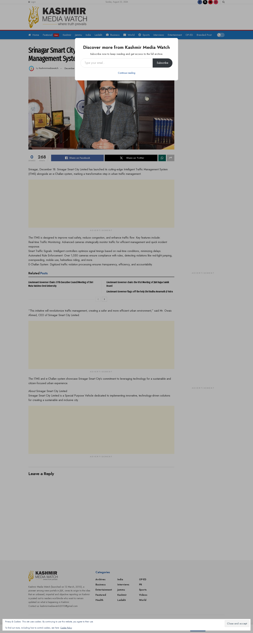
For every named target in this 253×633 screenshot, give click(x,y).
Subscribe (162, 63)
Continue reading (126, 73)
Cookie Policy (66, 627)
